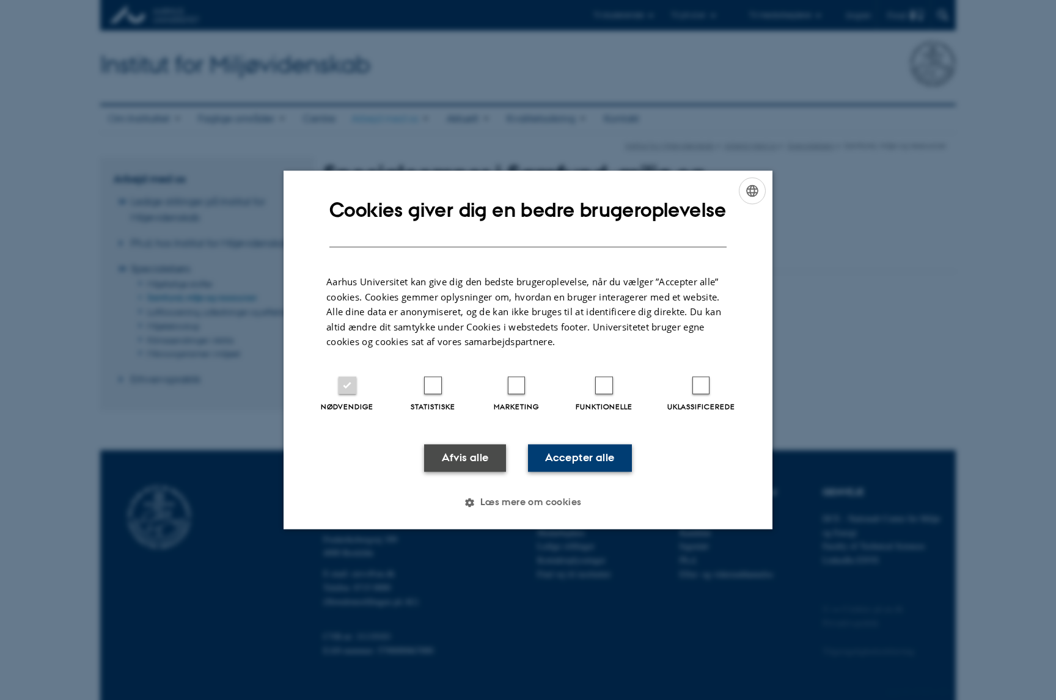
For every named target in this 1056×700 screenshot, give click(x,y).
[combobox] (752, 190)
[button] (527, 502)
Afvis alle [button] (465, 457)
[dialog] (528, 349)
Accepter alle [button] (579, 457)
